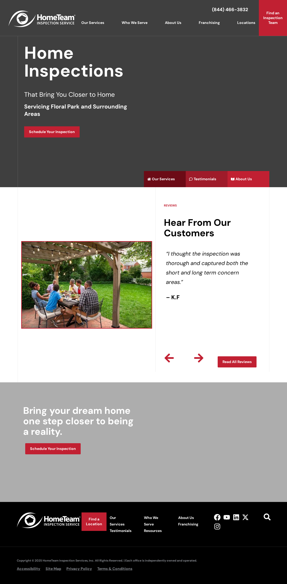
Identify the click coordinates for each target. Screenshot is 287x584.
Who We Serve (134, 22)
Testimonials (121, 530)
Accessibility (28, 568)
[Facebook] (217, 517)
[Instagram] (217, 526)
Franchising (209, 22)
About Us (173, 22)
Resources (153, 530)
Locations (246, 22)
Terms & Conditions (114, 568)
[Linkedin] (236, 517)
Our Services (92, 22)
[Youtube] (226, 517)
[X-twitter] (245, 517)
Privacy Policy (79, 568)
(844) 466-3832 (230, 10)
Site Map (53, 568)
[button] (169, 358)
